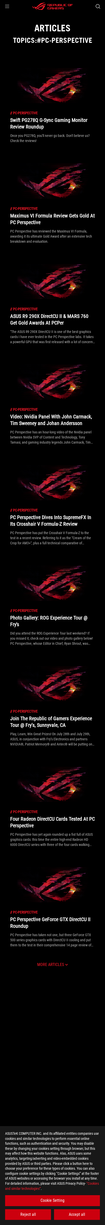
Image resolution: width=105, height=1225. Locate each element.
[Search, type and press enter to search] (98, 6)
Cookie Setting (52, 1200)
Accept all (77, 1214)
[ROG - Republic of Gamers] (52, 6)
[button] (7, 6)
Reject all (28, 1214)
